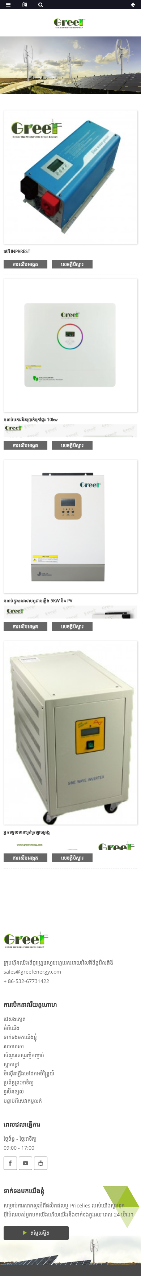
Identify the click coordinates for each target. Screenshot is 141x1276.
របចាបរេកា (14, 1046)
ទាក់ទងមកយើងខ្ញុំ (20, 1037)
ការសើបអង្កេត (25, 264)
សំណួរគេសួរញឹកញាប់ (24, 1055)
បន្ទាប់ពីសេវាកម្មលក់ (23, 1100)
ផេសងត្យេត (15, 1018)
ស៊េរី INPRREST (17, 251)
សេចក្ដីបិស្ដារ (72, 264)
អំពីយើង (12, 1027)
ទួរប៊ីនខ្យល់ (14, 1091)
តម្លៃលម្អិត (40, 1232)
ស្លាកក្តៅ (11, 1064)
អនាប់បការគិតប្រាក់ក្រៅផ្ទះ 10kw (30, 419)
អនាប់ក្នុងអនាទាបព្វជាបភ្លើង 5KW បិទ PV (38, 601)
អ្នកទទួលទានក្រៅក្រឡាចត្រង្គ (27, 832)
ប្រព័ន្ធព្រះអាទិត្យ (19, 1082)
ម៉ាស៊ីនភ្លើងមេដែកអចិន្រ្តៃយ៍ (29, 1073)
